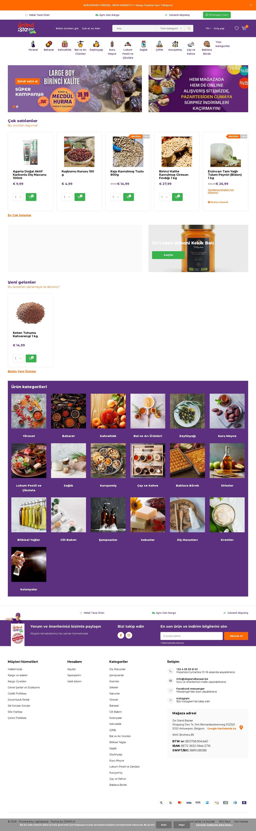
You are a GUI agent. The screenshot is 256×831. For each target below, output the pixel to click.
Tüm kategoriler (223, 44)
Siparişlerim (74, 675)
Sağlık (68, 485)
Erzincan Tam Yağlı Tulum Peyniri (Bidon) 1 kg (225, 175)
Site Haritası (15, 711)
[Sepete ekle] (31, 197)
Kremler (227, 540)
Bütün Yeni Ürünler (22, 371)
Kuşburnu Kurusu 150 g (78, 173)
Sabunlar (148, 540)
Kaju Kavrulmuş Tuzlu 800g (127, 173)
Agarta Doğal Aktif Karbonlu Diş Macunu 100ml (29, 175)
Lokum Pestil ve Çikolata (28, 488)
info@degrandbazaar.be (192, 679)
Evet (163, 825)
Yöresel (29, 436)
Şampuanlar (108, 540)
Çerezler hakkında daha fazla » (214, 825)
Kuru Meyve (227, 436)
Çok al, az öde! (91, 28)
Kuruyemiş (108, 485)
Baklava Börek (187, 485)
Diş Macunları (187, 540)
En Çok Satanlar (19, 215)
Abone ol (236, 636)
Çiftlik (112, 730)
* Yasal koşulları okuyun (172, 642)
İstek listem (74, 681)
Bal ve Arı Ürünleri (148, 436)
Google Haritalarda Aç (222, 728)
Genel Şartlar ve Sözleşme (24, 687)
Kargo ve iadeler (18, 675)
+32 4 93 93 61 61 (187, 669)
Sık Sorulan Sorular (19, 705)
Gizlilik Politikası (17, 693)
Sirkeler (227, 485)
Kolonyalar (28, 589)
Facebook (121, 635)
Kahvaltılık (108, 436)
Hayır (182, 825)
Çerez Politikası (17, 717)
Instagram (129, 635)
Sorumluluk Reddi (18, 699)
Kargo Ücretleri (17, 681)
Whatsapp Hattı (218, 15)
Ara (189, 28)
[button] (14, 106)
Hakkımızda (15, 669)
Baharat (68, 436)
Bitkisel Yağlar (28, 540)
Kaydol (71, 669)
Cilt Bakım (68, 540)
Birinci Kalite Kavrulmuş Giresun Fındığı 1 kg (173, 175)
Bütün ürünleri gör (67, 28)
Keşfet (198, 248)
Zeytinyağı (187, 436)
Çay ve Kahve (147, 485)
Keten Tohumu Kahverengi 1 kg (25, 334)
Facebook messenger (190, 688)
